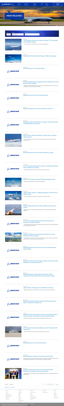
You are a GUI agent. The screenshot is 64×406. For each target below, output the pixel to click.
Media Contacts (19, 4)
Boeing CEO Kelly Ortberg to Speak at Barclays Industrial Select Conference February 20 (39, 301)
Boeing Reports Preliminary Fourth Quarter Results (38, 356)
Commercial (20, 392)
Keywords (26, 32)
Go (42, 34)
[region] (32, 404)
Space (19, 394)
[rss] (14, 387)
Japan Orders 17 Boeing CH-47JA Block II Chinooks (38, 287)
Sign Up (55, 392)
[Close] (62, 404)
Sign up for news (58, 4)
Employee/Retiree (8, 394)
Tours (31, 393)
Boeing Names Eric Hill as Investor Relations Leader (38, 152)
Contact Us (31, 399)
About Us (41, 4)
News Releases (12, 4)
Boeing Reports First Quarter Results (34, 68)
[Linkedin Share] (9, 387)
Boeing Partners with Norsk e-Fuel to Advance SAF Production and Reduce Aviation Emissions (38, 370)
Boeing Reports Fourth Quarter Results (34, 343)
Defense (19, 393)
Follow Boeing (46, 4)
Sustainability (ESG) (21, 400)
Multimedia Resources (26, 4)
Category (13, 32)
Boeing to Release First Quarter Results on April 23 (38, 108)
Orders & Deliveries (34, 4)
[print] (12, 387)
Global (19, 399)
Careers (19, 401)
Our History (7, 399)
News (6, 392)
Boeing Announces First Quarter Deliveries (35, 95)
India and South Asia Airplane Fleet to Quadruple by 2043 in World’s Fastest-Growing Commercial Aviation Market (40, 315)
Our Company (20, 402)
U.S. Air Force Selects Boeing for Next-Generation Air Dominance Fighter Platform (38, 221)
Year (7, 32)
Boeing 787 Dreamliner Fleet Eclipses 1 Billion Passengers (39, 56)
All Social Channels (45, 392)
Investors (7, 393)
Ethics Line (31, 394)
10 (53, 384)
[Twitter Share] (11, 387)
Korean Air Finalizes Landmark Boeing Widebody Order (39, 179)
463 (56, 384)
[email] (6, 387)
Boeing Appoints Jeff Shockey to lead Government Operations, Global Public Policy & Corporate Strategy (39, 275)
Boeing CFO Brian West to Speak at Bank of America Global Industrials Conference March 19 (40, 261)
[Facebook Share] (7, 387)
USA (60, 1)
